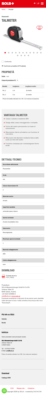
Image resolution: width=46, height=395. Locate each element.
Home (3, 9)
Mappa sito (21, 388)
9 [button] (33, 53)
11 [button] (41, 53)
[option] (23, 38)
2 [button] (8, 53)
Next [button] (40, 37)
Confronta (8, 61)
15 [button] (28, 55)
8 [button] (30, 53)
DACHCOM (37, 391)
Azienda (4, 319)
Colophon (31, 388)
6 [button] (23, 53)
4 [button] (16, 53)
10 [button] (37, 53)
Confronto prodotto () (15, 66)
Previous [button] (6, 37)
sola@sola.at (6, 296)
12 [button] (17, 55)
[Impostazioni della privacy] (4, 390)
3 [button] (12, 53)
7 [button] (26, 53)
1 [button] (5, 53)
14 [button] (25, 55)
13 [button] (21, 55)
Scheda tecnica (11, 276)
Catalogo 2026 (6, 378)
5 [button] (19, 53)
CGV (12, 388)
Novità (4, 322)
